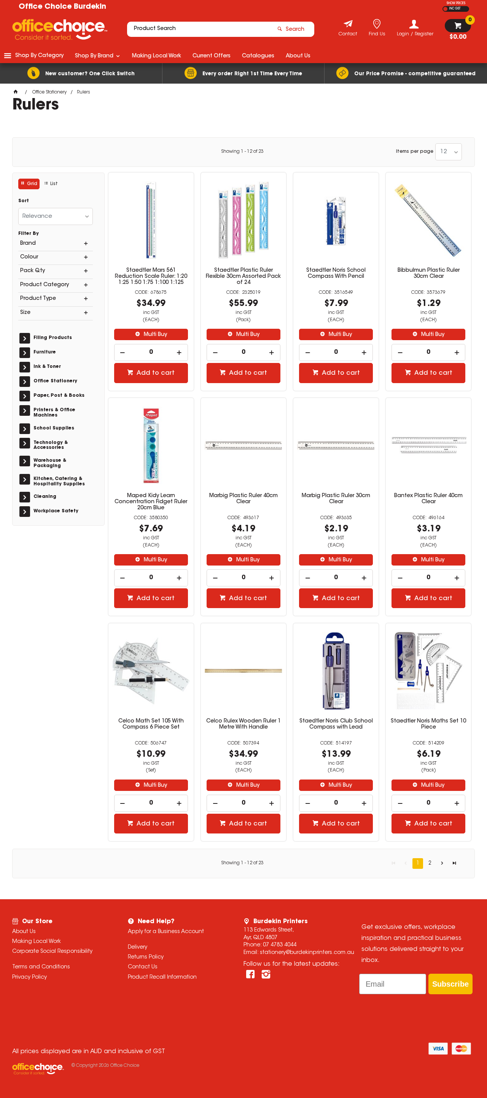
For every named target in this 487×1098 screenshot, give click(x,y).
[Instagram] (266, 974)
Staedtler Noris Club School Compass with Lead (336, 724)
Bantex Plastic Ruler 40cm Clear (428, 499)
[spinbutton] (151, 352)
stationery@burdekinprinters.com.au (307, 952)
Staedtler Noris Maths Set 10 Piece (428, 724)
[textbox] (199, 29)
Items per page (414, 151)
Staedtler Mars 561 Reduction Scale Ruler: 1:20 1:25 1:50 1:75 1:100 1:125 (151, 276)
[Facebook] (250, 974)
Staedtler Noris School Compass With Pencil (336, 273)
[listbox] (448, 151)
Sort (23, 201)
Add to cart (155, 373)
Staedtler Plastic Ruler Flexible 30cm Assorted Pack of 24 (243, 276)
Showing (242, 151)
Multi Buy (154, 334)
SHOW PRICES (456, 3)
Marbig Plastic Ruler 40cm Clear (243, 499)
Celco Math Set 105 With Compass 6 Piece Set (151, 724)
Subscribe (450, 984)
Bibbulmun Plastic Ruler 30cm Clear (429, 273)
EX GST (445, 9)
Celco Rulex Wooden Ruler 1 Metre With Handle (243, 724)
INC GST (454, 8)
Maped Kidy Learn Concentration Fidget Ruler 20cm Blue (151, 502)
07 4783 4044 (279, 945)
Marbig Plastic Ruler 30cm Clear (336, 499)
